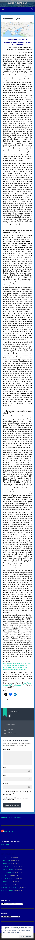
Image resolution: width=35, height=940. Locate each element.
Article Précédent (11, 730)
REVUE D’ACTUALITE (10, 888)
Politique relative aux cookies (13, 932)
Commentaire (7, 749)
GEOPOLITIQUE (11, 18)
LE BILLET (6, 857)
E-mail (5, 775)
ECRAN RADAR (8, 866)
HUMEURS (6, 863)
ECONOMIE (6, 884)
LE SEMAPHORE (8, 872)
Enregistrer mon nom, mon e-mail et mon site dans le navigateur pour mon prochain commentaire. (17, 793)
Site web (5, 783)
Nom (5, 767)
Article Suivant (11, 733)
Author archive (9, 716)
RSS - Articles (8, 831)
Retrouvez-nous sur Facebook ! (13, 817)
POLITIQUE (6, 860)
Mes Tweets (5, 844)
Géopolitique (10, 724)
